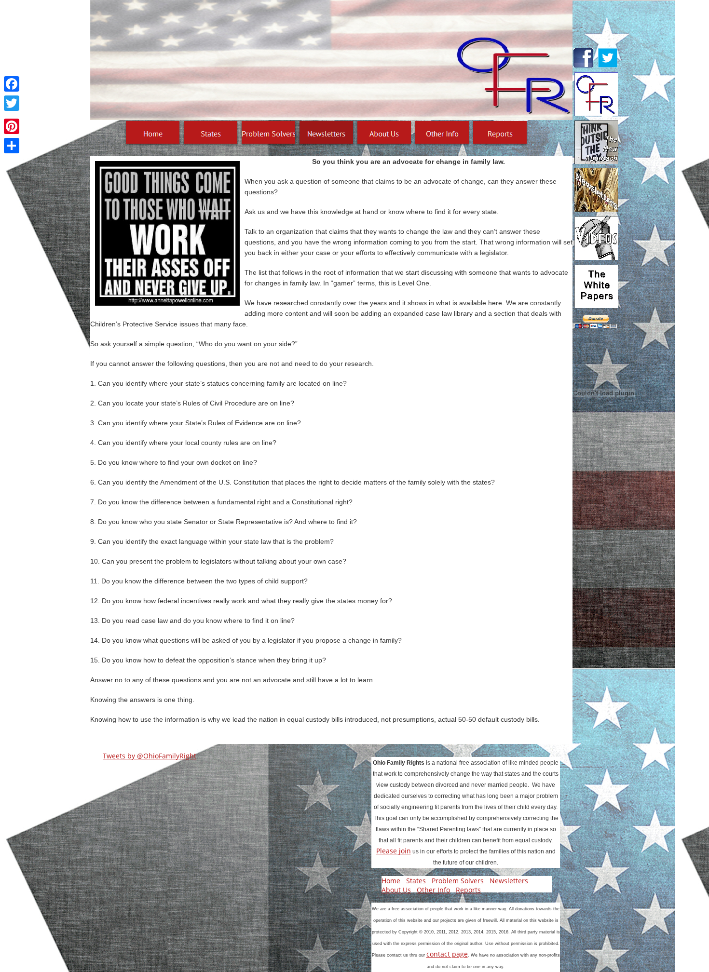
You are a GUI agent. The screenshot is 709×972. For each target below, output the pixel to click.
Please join (393, 850)
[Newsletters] (326, 133)
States (416, 880)
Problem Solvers (458, 880)
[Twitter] (11, 103)
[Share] (11, 145)
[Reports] (500, 133)
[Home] (153, 133)
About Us (396, 889)
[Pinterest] (11, 126)
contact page (447, 953)
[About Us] (384, 133)
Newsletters (509, 880)
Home (391, 880)
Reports (468, 889)
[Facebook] (11, 84)
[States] (211, 133)
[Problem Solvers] (269, 133)
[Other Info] (442, 133)
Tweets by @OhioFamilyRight (149, 755)
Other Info (433, 889)
